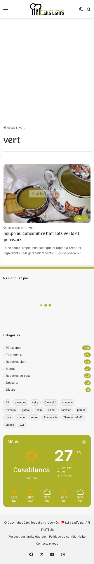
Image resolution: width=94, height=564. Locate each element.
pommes (66, 409)
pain (39, 409)
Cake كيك (50, 402)
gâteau (26, 409)
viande (10, 424)
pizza (51, 409)
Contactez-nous (47, 543)
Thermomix (14, 354)
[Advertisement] (47, 69)
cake (35, 402)
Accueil (11, 127)
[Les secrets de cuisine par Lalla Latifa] (47, 9)
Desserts (12, 382)
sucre (34, 417)
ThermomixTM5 (72, 417)
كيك (22, 424)
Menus (10, 368)
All (7, 402)
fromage (11, 409)
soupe (21, 417)
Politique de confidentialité (67, 536)
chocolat (67, 402)
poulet (81, 409)
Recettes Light (16, 361)
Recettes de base (18, 375)
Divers (10, 389)
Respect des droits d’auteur (27, 536)
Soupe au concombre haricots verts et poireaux (41, 236)
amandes (20, 402)
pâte (8, 417)
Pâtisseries (13, 347)
